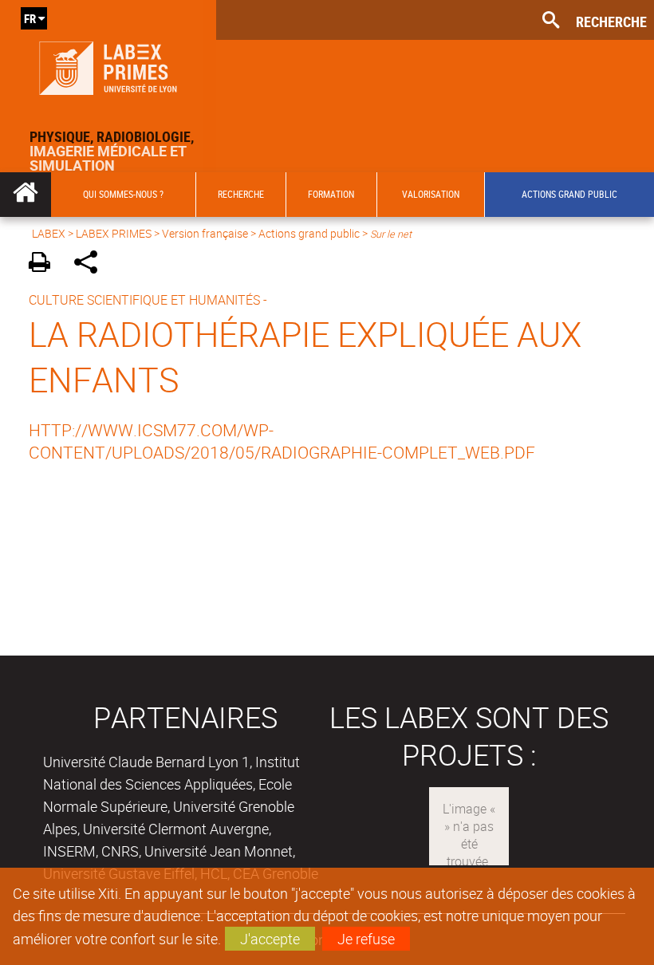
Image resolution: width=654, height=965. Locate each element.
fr (30, 18)
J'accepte (270, 938)
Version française (205, 233)
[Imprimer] (45, 264)
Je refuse (366, 938)
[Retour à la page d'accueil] (108, 64)
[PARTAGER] (91, 264)
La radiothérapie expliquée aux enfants (305, 356)
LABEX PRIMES (114, 233)
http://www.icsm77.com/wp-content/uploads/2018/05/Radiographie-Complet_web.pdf (282, 441)
